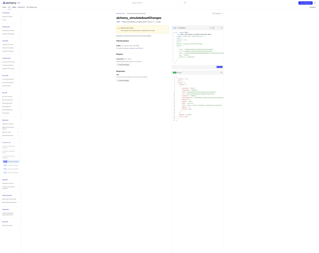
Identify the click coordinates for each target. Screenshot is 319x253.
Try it (220, 67)
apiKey (118, 45)
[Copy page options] (222, 13)
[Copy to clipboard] (221, 28)
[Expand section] (18, 103)
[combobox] (134, 22)
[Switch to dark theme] (314, 2)
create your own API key (136, 48)
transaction (120, 59)
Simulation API (120, 13)
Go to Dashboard (305, 3)
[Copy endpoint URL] (154, 22)
